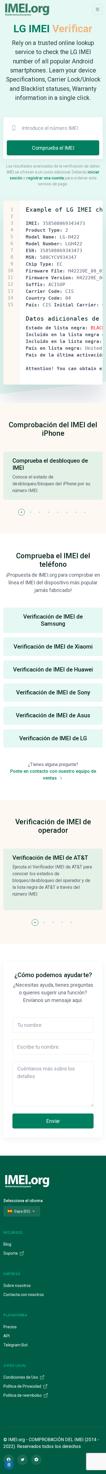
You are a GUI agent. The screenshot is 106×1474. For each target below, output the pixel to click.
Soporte (11, 1253)
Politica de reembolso (23, 1395)
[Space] (27, 1180)
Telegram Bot (15, 1345)
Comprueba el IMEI (53, 148)
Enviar (53, 1121)
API (6, 1336)
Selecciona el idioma (23, 1200)
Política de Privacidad (22, 1386)
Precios (10, 1327)
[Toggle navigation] (97, 9)
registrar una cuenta (45, 178)
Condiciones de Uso (21, 1377)
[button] (21, 512)
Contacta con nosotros (23, 1294)
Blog (7, 1244)
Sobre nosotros (17, 1285)
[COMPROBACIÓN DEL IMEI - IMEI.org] (27, 9)
